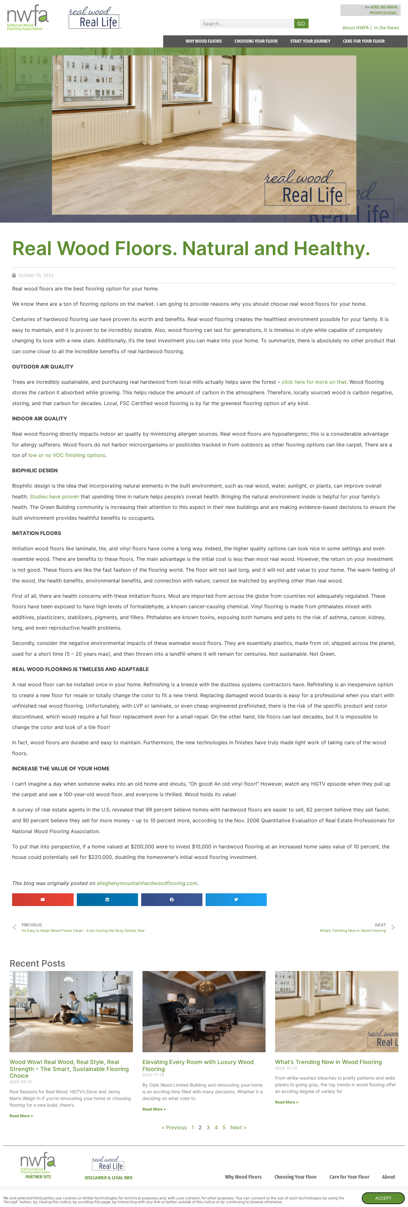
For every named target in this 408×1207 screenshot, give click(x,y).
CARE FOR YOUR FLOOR (364, 41)
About (388, 1177)
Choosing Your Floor (295, 1177)
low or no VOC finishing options (66, 455)
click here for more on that (314, 382)
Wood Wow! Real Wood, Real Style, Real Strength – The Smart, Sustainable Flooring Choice (69, 1069)
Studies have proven (54, 496)
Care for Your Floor (349, 1177)
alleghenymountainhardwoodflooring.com (147, 883)
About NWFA (355, 27)
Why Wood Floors (243, 1177)
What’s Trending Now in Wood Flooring (328, 1062)
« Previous (174, 1127)
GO (301, 23)
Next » (238, 1127)
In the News (386, 27)
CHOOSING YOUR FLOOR (256, 41)
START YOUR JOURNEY (310, 41)
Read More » (21, 1115)
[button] (42, 899)
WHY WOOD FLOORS (204, 41)
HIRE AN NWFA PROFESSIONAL (383, 10)
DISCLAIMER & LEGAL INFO (109, 1178)
